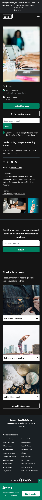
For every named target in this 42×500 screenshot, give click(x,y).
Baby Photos (7, 470)
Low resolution (11, 97)
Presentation (7, 184)
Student (21, 176)
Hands (14, 179)
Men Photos (25, 460)
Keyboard (21, 181)
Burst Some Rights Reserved (14, 193)
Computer (13, 181)
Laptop (5, 181)
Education (13, 176)
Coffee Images (26, 442)
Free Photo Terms (25, 419)
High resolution (12, 90)
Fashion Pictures (27, 438)
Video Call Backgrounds (29, 470)
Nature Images (7, 446)
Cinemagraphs (26, 456)
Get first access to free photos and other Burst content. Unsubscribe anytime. (22, 133)
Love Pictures (7, 463)
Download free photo (21, 106)
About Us (21, 426)
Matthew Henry (16, 167)
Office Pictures (8, 449)
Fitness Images (26, 467)
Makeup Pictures (8, 442)
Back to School (30, 176)
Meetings (29, 181)
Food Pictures (26, 446)
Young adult (23, 179)
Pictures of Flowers (28, 463)
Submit (21, 249)
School (5, 176)
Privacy (32, 423)
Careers (13, 419)
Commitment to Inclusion (17, 423)
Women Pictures (8, 460)
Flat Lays (24, 453)
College (32, 179)
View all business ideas (21, 405)
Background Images (9, 456)
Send (7, 126)
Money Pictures (26, 449)
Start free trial (30, 493)
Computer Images (9, 453)
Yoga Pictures (7, 467)
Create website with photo (21, 113)
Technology (7, 179)
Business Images (8, 438)
